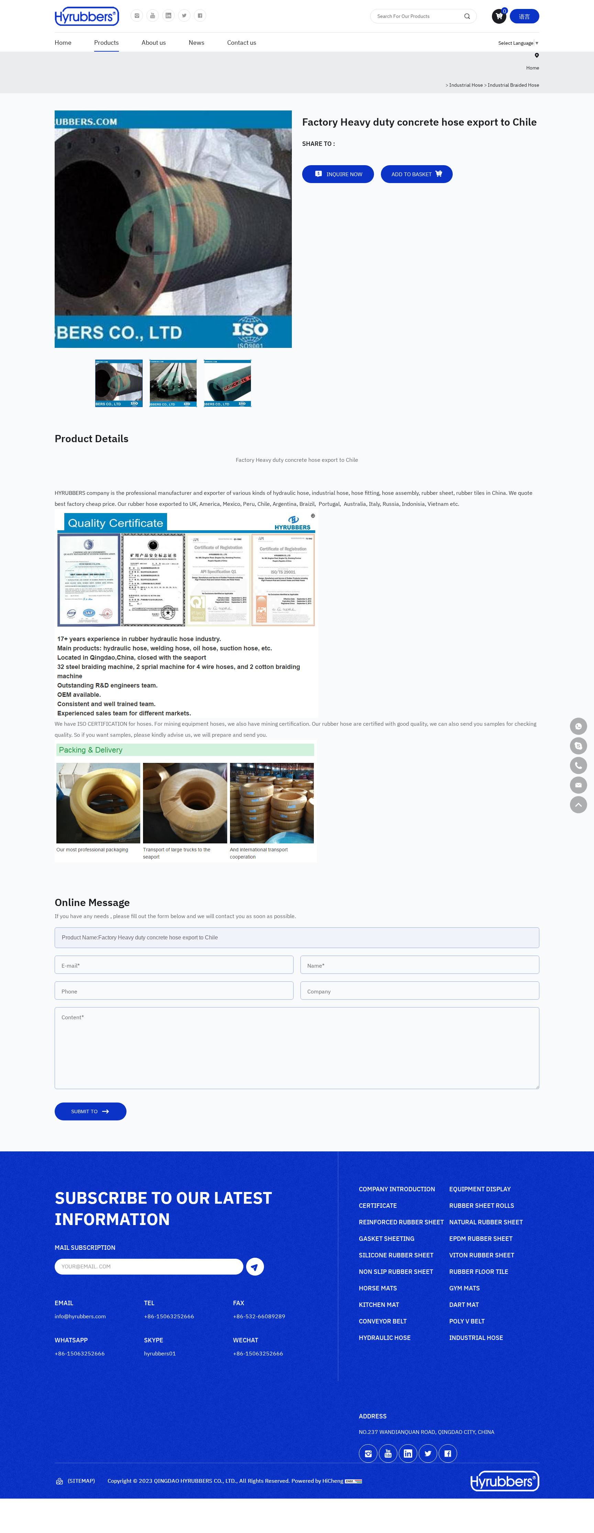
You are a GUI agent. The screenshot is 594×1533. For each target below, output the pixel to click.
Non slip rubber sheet (396, 1272)
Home (63, 42)
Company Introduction (397, 1189)
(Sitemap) (81, 1480)
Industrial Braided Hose (513, 84)
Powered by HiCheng (317, 1480)
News (197, 42)
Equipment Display (480, 1189)
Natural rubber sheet (486, 1222)
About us (154, 42)
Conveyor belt (383, 1321)
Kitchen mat (379, 1305)
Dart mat (464, 1305)
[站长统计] (353, 1480)
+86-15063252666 (169, 1316)
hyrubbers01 (160, 1353)
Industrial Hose (466, 84)
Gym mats (464, 1288)
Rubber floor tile (478, 1272)
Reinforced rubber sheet (401, 1222)
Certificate (378, 1206)
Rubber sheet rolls (481, 1206)
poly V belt (467, 1321)
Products (106, 42)
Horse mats (378, 1288)
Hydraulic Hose (385, 1338)
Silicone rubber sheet (396, 1255)
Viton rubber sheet (481, 1255)
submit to (84, 1111)
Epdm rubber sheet (481, 1239)
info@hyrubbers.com (80, 1316)
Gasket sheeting (387, 1239)
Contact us (241, 42)
